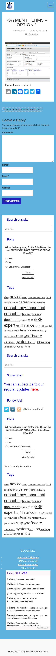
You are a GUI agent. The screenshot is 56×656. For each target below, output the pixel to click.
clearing (41, 303)
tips (36, 341)
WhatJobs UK (28, 568)
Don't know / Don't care (19, 267)
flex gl (37, 326)
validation (8, 347)
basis (6, 302)
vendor (20, 346)
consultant (35, 307)
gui (50, 325)
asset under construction (36, 298)
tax (31, 342)
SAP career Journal (28, 561)
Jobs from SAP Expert (28, 557)
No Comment (32, 34)
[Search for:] (28, 229)
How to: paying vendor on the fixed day (22, 109)
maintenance (22, 330)
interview (8, 330)
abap (6, 297)
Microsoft (36, 330)
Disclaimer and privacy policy (17, 466)
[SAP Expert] (10, 5)
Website (6, 188)
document (12, 320)
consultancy (15, 307)
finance (28, 325)
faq (17, 326)
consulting (13, 313)
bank (48, 297)
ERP (38, 319)
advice (16, 296)
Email (5, 176)
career (24, 302)
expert (9, 325)
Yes (10, 258)
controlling (37, 314)
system (22, 341)
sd (25, 336)
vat (14, 346)
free (41, 325)
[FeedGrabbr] (28, 627)
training (45, 342)
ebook (31, 319)
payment (10, 336)
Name (5, 165)
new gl (43, 331)
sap (19, 335)
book (12, 302)
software (34, 336)
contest (27, 314)
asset (24, 297)
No (10, 262)
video (27, 347)
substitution (9, 342)
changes (33, 302)
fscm (46, 326)
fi (21, 325)
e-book (23, 320)
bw (17, 303)
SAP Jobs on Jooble (28, 564)
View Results (28, 277)
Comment (7, 132)
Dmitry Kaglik (19, 30)
